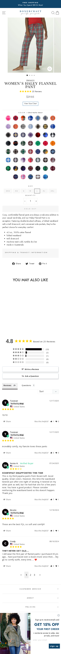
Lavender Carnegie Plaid (8, 126)
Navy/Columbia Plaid (53, 151)
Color (30, 113)
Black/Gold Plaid (45, 126)
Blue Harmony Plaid (45, 177)
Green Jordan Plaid (23, 143)
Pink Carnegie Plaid (8, 118)
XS (16, 191)
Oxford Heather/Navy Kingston (45, 118)
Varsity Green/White (45, 168)
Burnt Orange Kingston (53, 118)
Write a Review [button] (32, 369)
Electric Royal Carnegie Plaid (30, 118)
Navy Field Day (38, 151)
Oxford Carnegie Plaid (23, 126)
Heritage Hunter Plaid (23, 151)
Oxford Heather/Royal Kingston (38, 118)
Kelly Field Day (38, 143)
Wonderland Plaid (38, 177)
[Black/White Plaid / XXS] (9, 324)
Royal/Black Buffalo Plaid (45, 135)
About (30, 598)
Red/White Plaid (30, 160)
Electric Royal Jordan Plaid (53, 126)
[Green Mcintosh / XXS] (15, 324)
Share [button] (8, 421)
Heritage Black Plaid (15, 151)
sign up (54, 646)
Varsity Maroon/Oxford (53, 168)
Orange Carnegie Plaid (15, 126)
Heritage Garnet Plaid (30, 151)
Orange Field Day (53, 143)
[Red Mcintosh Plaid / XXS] (6, 327)
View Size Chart (30, 103)
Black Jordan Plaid (8, 143)
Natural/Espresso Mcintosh (38, 126)
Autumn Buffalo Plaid (23, 118)
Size (30, 186)
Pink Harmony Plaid (23, 177)
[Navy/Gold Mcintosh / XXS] (19, 324)
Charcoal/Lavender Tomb (15, 160)
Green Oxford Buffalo (8, 151)
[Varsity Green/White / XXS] (12, 327)
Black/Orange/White (15, 143)
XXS (8, 191)
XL (44, 191)
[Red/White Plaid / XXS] (2, 324)
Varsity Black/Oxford (38, 168)
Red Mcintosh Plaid (30, 168)
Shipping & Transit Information (26, 252)
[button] (52, 421)
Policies (30, 607)
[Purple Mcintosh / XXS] (2, 327)
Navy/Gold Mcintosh (15, 168)
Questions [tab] (26, 385)
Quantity (30, 195)
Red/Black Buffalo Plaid (38, 135)
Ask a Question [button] (32, 376)
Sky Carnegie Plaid (30, 126)
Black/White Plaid (45, 160)
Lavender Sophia (23, 160)
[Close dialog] (58, 615)
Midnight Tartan (30, 177)
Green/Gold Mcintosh (45, 151)
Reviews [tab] (7, 385)
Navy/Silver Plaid (23, 135)
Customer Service (30, 589)
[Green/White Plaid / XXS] (6, 324)
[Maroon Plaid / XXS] (12, 324)
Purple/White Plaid (30, 135)
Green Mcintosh (8, 168)
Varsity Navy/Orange (15, 177)
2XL (52, 191)
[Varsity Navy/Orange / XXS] (19, 327)
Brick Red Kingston (15, 118)
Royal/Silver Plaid (8, 160)
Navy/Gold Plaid (15, 135)
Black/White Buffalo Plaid (53, 135)
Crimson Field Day (45, 143)
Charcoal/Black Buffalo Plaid (8, 135)
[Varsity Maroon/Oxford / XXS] (15, 327)
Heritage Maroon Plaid (30, 143)
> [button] (40, 575)
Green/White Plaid (38, 160)
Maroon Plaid (53, 160)
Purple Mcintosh (23, 168)
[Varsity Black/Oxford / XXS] (9, 327)
